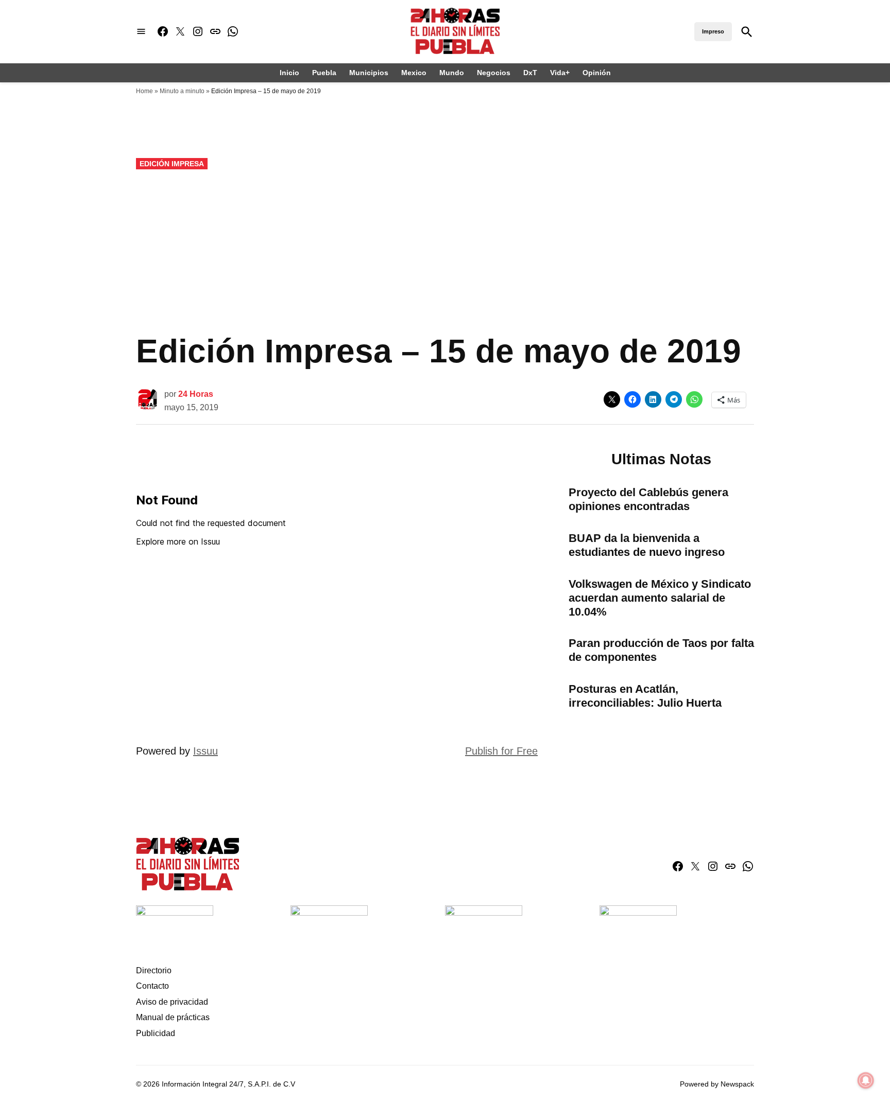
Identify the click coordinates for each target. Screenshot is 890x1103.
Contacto (152, 986)
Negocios (493, 72)
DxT (530, 72)
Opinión (597, 72)
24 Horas (195, 394)
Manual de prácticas (173, 1017)
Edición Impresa (172, 164)
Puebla (324, 72)
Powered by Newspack (717, 1084)
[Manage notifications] (866, 1080)
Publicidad (155, 1033)
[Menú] (141, 31)
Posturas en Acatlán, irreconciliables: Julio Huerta (645, 695)
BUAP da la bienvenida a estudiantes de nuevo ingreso (647, 545)
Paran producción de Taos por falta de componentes (661, 650)
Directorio (154, 970)
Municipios (368, 72)
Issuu (205, 751)
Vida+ (560, 72)
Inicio (289, 72)
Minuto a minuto (182, 91)
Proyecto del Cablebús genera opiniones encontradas (648, 499)
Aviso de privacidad (172, 1001)
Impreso (713, 31)
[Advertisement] (445, 252)
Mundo (451, 72)
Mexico (413, 72)
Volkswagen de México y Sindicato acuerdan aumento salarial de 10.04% (660, 597)
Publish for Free (501, 751)
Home (144, 91)
